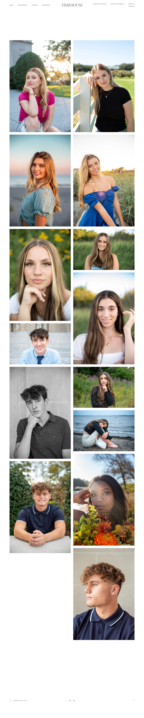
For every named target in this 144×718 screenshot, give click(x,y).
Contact (35, 5)
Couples (131, 6)
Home (11, 5)
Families (131, 4)
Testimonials (23, 5)
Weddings (46, 5)
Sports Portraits (117, 4)
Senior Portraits (99, 4)
